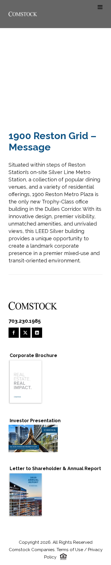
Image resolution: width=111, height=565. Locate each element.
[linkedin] (37, 333)
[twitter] (25, 333)
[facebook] (14, 333)
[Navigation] (100, 7)
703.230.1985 (25, 321)
